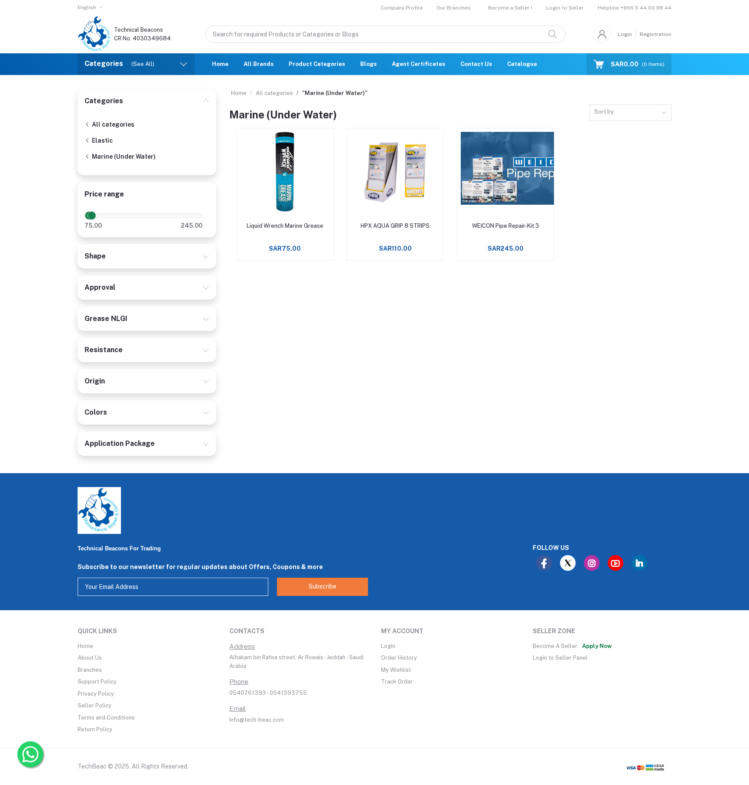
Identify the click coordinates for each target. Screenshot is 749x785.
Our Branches (453, 8)
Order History (399, 657)
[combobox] (630, 113)
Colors (96, 412)
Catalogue (522, 64)
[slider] (92, 215)
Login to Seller (565, 8)
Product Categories (317, 64)
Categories (104, 101)
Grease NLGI (106, 318)
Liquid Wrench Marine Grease (285, 225)
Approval (100, 287)
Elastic (102, 140)
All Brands (259, 64)
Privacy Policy (96, 693)
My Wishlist (396, 670)
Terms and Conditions (106, 717)
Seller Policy (94, 705)
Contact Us (476, 64)
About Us (90, 657)
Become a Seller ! (510, 8)
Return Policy (95, 729)
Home (220, 64)
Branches (90, 670)
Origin (95, 381)
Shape (95, 256)
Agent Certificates (418, 64)
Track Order (397, 681)
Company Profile (402, 8)
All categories (112, 124)
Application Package (120, 443)
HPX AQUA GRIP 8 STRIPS (395, 225)
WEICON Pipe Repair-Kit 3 (505, 225)
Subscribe (322, 586)
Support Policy (97, 681)
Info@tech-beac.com (256, 719)
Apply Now (597, 646)
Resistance (104, 350)
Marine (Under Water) (123, 156)
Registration (655, 34)
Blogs (368, 64)
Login (625, 34)
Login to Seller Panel (560, 657)
